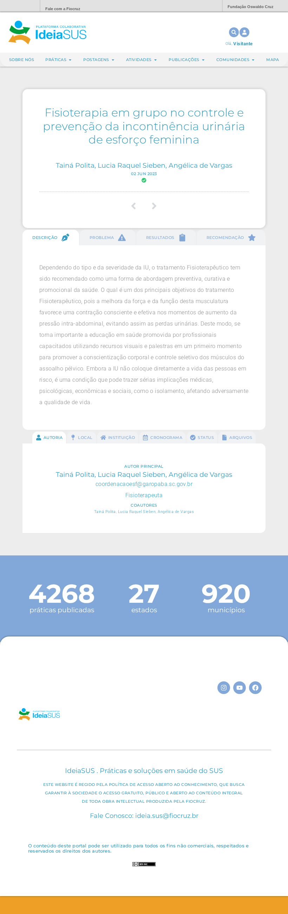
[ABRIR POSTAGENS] (113, 60)
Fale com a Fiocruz (62, 9)
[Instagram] (223, 687)
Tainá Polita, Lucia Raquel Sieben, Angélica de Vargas (144, 165)
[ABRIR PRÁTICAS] (70, 60)
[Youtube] (239, 687)
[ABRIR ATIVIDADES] (155, 60)
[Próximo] (152, 206)
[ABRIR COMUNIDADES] (253, 60)
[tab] (50, 237)
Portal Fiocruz (17, 6)
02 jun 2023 (144, 173)
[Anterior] (136, 206)
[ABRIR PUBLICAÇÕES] (203, 60)
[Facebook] (255, 687)
